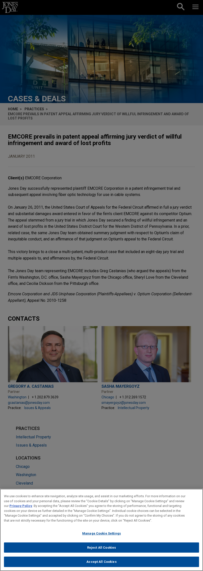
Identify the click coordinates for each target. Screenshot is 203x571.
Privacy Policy (20, 506)
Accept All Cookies (101, 562)
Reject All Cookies (101, 547)
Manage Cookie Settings (101, 533)
